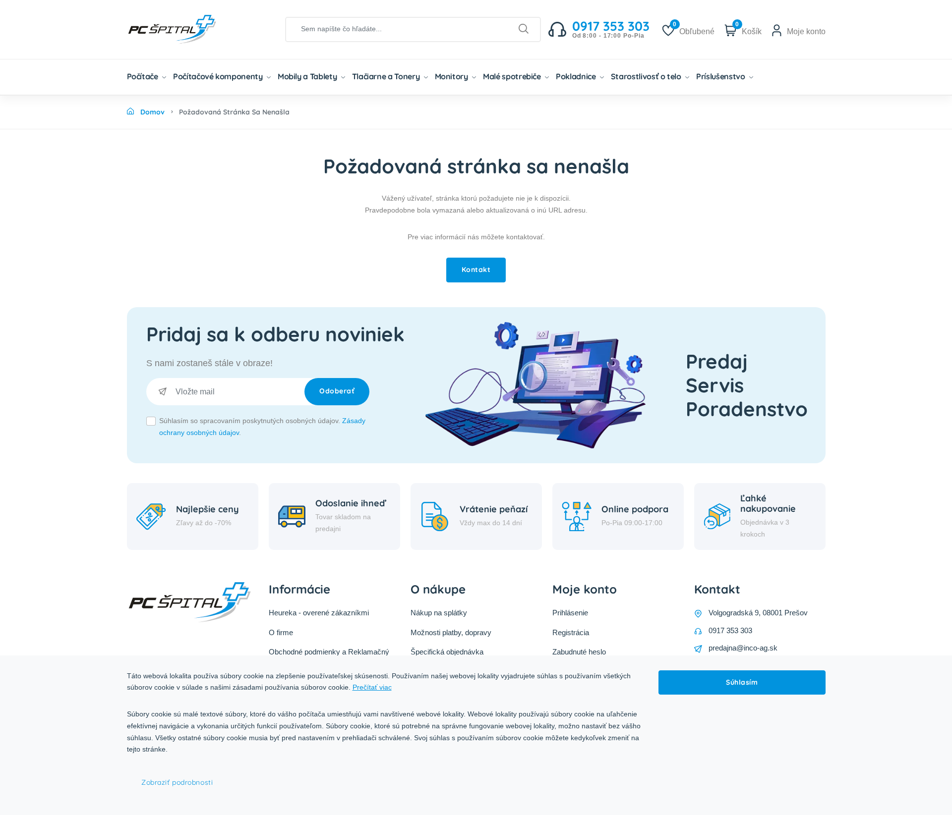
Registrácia (570, 632)
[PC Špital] (189, 29)
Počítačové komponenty (218, 76)
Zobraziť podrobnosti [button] (177, 782)
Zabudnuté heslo (579, 652)
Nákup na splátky (439, 612)
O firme (281, 632)
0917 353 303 (730, 630)
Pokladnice (576, 76)
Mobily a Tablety (308, 76)
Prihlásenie (570, 612)
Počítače (143, 76)
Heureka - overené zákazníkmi (319, 612)
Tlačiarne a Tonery (386, 76)
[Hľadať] (524, 29)
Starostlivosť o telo (647, 76)
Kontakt (476, 269)
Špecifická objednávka (447, 652)
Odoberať (337, 390)
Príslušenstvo (721, 76)
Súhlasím (742, 682)
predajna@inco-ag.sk (743, 648)
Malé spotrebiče (512, 76)
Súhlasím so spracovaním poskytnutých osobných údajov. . (262, 426)
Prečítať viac (372, 687)
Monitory (452, 76)
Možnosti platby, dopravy (451, 632)
